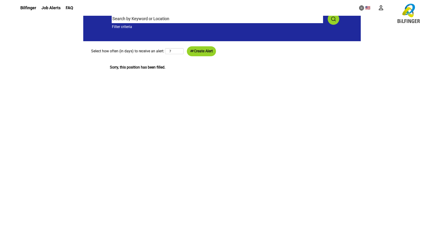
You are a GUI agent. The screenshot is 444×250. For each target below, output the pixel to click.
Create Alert (203, 51)
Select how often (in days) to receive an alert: (127, 51)
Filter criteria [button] (122, 27)
